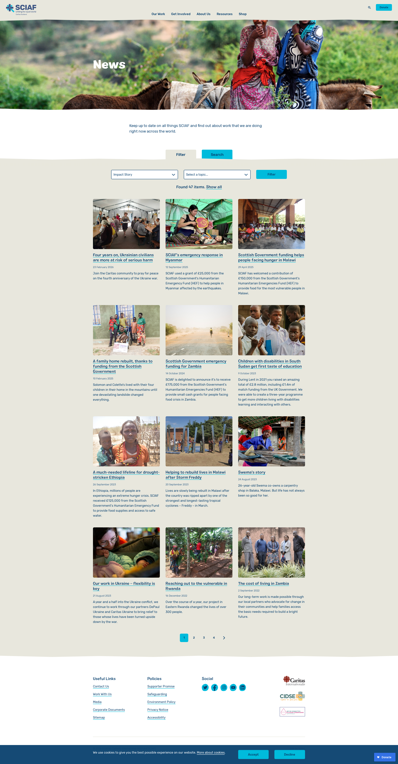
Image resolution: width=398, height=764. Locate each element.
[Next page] (224, 638)
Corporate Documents (109, 710)
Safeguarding (157, 694)
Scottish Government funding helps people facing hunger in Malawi (271, 247)
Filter (271, 174)
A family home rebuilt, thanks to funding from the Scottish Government (126, 353)
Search (217, 154)
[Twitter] (205, 687)
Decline (289, 754)
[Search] (369, 7)
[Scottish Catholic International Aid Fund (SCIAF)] (21, 9)
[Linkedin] (242, 687)
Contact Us (101, 686)
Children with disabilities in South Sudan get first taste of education (271, 356)
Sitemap (99, 717)
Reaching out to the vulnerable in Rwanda (199, 570)
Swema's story (271, 457)
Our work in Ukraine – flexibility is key (126, 575)
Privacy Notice (157, 710)
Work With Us (102, 694)
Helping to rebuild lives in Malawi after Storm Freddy (199, 462)
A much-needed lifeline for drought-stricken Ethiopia (126, 467)
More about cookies (211, 752)
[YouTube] (233, 687)
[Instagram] (223, 687)
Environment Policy (161, 702)
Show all (214, 186)
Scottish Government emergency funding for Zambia (199, 353)
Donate (384, 7)
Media (97, 702)
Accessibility (156, 717)
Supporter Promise (161, 686)
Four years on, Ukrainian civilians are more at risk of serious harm (126, 240)
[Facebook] (214, 687)
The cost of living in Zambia (271, 573)
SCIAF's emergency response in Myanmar (199, 245)
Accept (253, 754)
